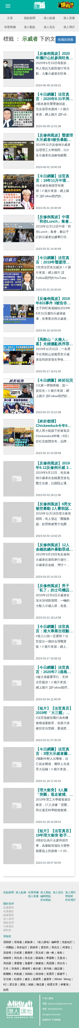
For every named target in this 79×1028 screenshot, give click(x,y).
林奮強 (64, 984)
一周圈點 (8, 947)
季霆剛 (50, 958)
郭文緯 (39, 952)
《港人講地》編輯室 (47, 942)
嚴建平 (61, 973)
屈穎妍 (7, 942)
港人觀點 (29, 27)
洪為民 (15, 968)
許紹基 (18, 952)
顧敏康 (29, 942)
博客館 (69, 896)
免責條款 (8, 911)
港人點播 (49, 18)
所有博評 (70, 899)
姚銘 (31, 984)
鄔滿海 (39, 958)
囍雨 (6, 989)
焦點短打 (67, 942)
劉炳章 (34, 947)
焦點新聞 (29, 18)
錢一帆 (50, 952)
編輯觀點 (45, 896)
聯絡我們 (8, 922)
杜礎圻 (18, 979)
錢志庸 (58, 968)
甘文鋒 (7, 979)
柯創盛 (18, 973)
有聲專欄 (10, 27)
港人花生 (49, 27)
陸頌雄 (39, 973)
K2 (5, 984)
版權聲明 (8, 915)
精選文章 (52, 984)
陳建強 (39, 963)
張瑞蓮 (18, 942)
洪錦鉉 (29, 973)
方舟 (6, 968)
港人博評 (69, 27)
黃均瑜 (48, 968)
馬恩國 (50, 963)
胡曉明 (7, 958)
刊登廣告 (8, 926)
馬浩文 (55, 947)
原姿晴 (7, 952)
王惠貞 (61, 958)
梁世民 (45, 947)
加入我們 (8, 918)
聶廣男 (37, 979)
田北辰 (29, 958)
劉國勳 (7, 973)
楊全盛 (37, 968)
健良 (27, 979)
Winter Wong (62, 979)
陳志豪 (40, 984)
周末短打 (22, 947)
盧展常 (48, 979)
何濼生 (66, 947)
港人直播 (69, 18)
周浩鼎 (18, 958)
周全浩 (61, 963)
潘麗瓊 (18, 963)
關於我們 (8, 903)
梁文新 (13, 984)
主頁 (10, 18)
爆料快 (7, 930)
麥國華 (29, 952)
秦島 (59, 952)
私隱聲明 (8, 907)
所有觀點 (45, 899)
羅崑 (22, 984)
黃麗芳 (50, 973)
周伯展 (7, 963)
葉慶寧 (29, 963)
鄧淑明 (26, 968)
